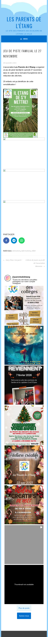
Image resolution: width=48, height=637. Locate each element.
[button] (23, 305)
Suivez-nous (24, 616)
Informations (26, 251)
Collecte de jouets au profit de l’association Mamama (35, 263)
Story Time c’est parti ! (13, 260)
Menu (25, 39)
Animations (16, 251)
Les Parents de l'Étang (24, 22)
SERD (34, 251)
